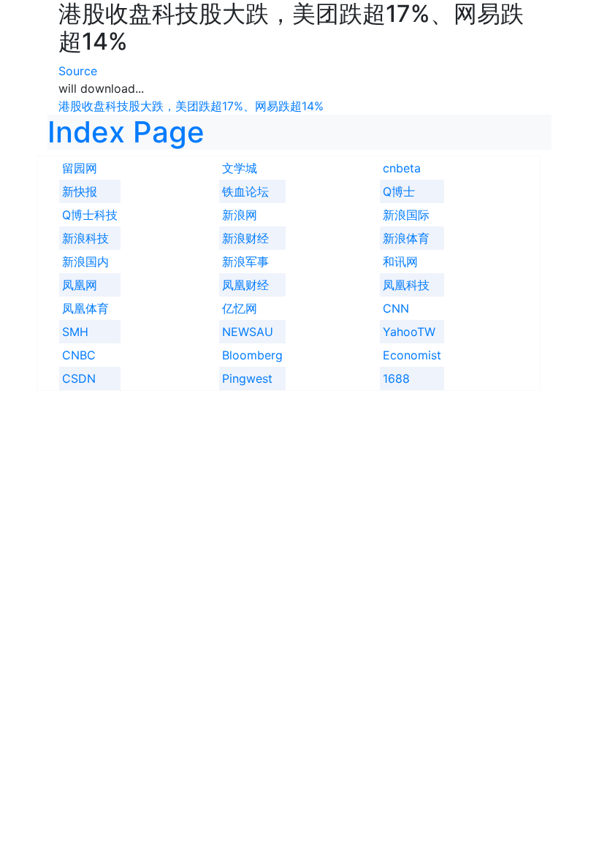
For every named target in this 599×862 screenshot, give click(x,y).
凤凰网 (79, 285)
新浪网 (239, 214)
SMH (75, 331)
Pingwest (247, 378)
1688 (396, 378)
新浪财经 (245, 238)
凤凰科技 (406, 285)
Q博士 (399, 191)
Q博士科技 (90, 214)
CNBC (79, 355)
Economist (412, 355)
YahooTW (409, 331)
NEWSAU (247, 331)
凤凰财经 (245, 285)
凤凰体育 (85, 308)
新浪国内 (85, 261)
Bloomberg (252, 355)
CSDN (79, 378)
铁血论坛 (245, 191)
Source (77, 71)
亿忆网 (239, 308)
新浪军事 (245, 261)
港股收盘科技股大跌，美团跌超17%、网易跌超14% (191, 106)
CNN (396, 308)
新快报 (79, 191)
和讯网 (400, 261)
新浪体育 (406, 238)
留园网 (79, 168)
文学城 (239, 168)
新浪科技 (85, 238)
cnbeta (402, 168)
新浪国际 (406, 214)
